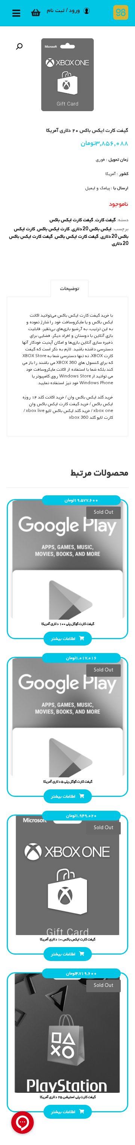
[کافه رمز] (119, 12)
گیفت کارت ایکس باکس (71, 220)
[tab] (69, 288)
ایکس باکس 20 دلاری (91, 229)
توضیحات (69, 289)
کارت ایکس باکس (53, 229)
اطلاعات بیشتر (63, 638)
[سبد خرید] (35, 12)
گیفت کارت (105, 220)
